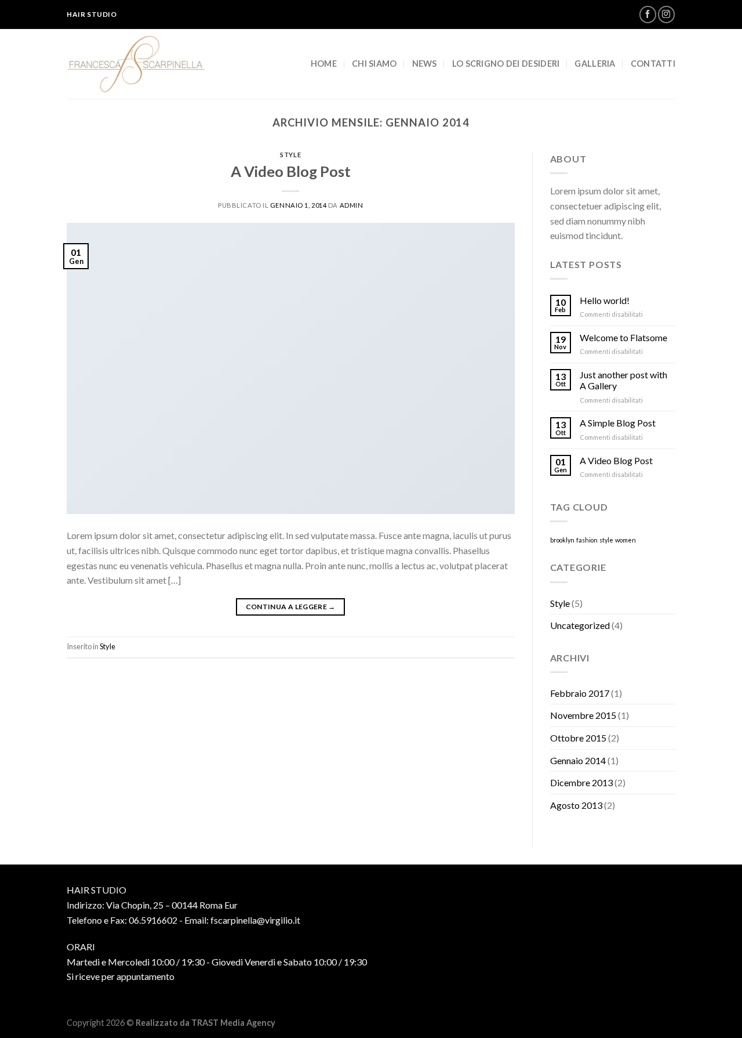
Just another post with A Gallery (623, 380)
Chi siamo (374, 63)
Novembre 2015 (583, 715)
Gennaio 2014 (578, 760)
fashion (587, 540)
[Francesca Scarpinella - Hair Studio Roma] (139, 64)
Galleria (594, 63)
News (424, 63)
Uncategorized (580, 625)
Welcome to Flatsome (623, 337)
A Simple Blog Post (618, 422)
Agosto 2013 (576, 805)
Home (324, 63)
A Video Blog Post (291, 171)
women (625, 540)
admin (351, 205)
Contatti (653, 63)
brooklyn (562, 540)
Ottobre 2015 (578, 737)
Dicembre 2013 (581, 782)
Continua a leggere (291, 606)
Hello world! (605, 300)
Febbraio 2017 (579, 693)
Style (290, 154)
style (606, 540)
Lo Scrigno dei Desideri (506, 63)
